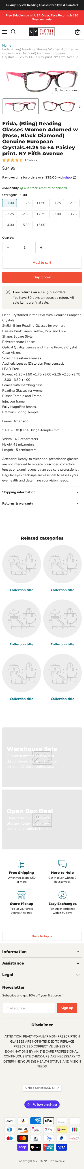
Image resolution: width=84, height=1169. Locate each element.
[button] (20, 106)
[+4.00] (10, 230)
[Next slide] (79, 106)
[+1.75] (57, 208)
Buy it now (42, 277)
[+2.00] (73, 208)
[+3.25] (73, 219)
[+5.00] (26, 230)
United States (40, 1088)
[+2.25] (10, 219)
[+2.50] (26, 219)
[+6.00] (41, 230)
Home (6, 45)
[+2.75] (41, 219)
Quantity (8, 238)
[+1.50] (41, 208)
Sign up (67, 1008)
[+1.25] (26, 208)
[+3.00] (57, 219)
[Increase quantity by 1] (41, 247)
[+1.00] (10, 208)
